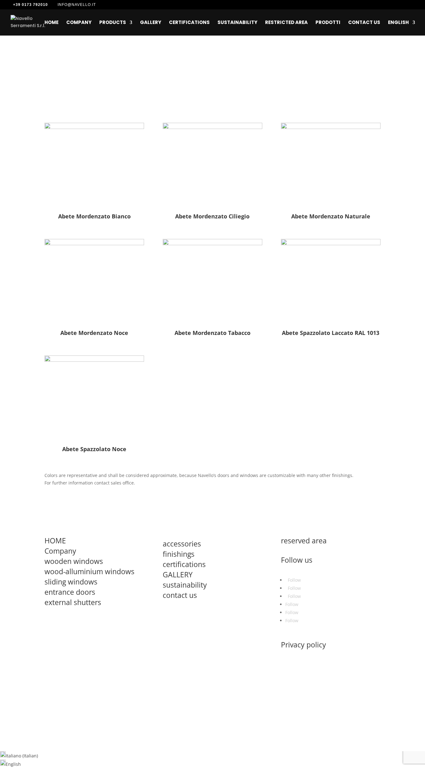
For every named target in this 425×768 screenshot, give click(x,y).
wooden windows (73, 561)
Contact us (364, 23)
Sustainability (237, 23)
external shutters (72, 602)
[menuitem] (401, 28)
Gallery (150, 23)
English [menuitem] (13, 764)
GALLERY (178, 575)
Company (78, 23)
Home (51, 23)
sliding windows (70, 582)
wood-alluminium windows (89, 571)
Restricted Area (286, 23)
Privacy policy (303, 645)
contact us (180, 595)
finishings (178, 554)
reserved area (304, 541)
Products (112, 23)
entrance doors (69, 592)
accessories (182, 544)
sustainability (185, 585)
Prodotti (327, 23)
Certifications (189, 23)
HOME (55, 541)
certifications (184, 564)
